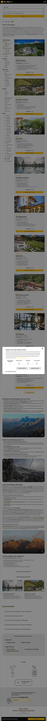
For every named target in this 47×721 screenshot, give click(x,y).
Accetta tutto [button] (35, 368)
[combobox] (42, 348)
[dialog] (23, 360)
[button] (11, 371)
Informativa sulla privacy (21, 357)
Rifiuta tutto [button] (22, 368)
